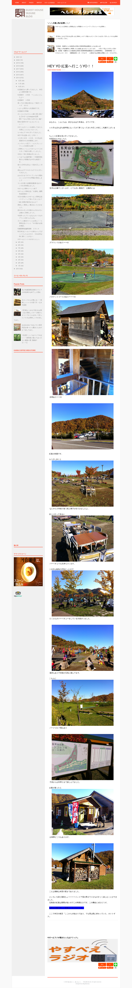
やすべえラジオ (61, 2)
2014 (18, 77)
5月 (19, 254)
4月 (19, 257)
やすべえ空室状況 (50, 2)
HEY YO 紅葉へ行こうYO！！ (28, 135)
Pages (31, 2)
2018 (18, 66)
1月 (19, 266)
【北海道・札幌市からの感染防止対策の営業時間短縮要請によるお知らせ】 (78, 46)
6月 (19, 251)
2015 (18, 75)
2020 (18, 60)
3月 (19, 260)
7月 (19, 248)
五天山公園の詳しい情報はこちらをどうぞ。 (66, 908)
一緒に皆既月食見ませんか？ (28, 202)
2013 (18, 268)
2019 (18, 63)
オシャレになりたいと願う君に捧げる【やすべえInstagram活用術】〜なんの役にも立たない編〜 (30, 116)
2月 (19, 263)
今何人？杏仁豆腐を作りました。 (29, 154)
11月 (20, 83)
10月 (20, 86)
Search (114, 2)
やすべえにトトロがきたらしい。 (29, 239)
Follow (104, 2)
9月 (19, 242)
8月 (19, 245)
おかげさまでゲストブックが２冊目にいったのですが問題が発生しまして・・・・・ (30, 177)
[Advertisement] (82, 56)
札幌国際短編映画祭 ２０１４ (28, 228)
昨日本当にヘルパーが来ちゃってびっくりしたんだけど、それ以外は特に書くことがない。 (30, 233)
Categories (93, 2)
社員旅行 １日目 (24, 100)
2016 (18, 72)
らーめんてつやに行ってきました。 (30, 132)
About (24, 2)
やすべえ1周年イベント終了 (27, 188)
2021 (18, 57)
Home (17, 2)
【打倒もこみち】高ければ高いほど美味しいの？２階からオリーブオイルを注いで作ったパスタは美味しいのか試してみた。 (28, 315)
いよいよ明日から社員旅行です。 (29, 108)
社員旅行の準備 (23, 111)
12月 (20, 80)
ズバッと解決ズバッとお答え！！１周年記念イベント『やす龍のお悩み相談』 (30, 223)
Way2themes (86, 983)
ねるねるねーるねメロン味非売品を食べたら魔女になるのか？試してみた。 (32, 327)
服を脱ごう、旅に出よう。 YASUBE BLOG (79, 982)
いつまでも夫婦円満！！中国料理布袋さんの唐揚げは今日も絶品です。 (30, 159)
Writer (39, 2)
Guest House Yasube (54, 70)
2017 (18, 69)
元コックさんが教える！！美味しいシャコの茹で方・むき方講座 (32, 302)
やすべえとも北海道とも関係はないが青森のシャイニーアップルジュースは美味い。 (81, 26)
